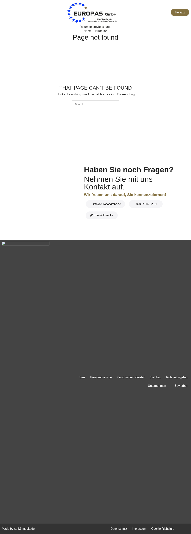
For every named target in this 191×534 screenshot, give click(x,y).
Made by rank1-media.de (18, 528)
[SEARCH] (115, 103)
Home (88, 30)
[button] (3, 12)
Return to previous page (95, 26)
